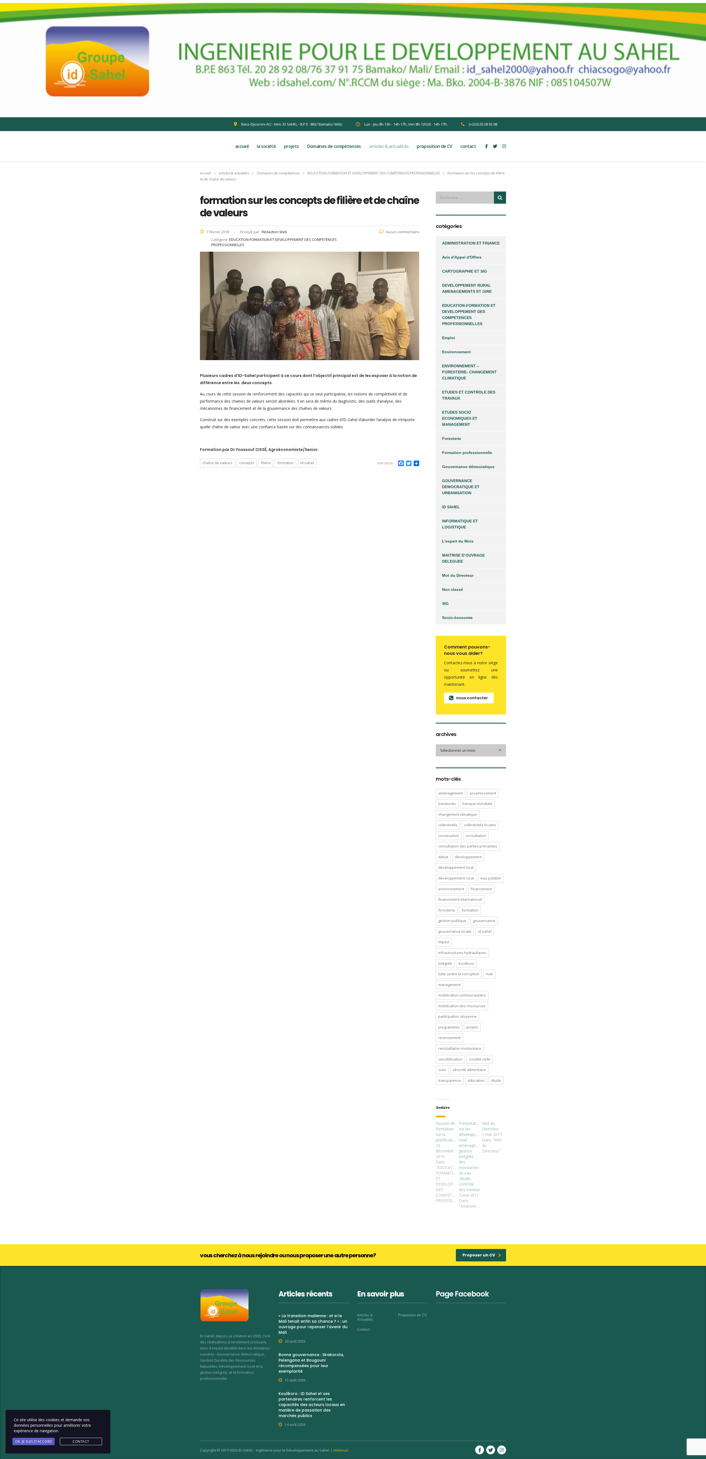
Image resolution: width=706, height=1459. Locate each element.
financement (481, 888)
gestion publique (452, 920)
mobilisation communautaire (462, 995)
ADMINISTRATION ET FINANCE (471, 243)
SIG (445, 603)
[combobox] (471, 750)
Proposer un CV (478, 1255)
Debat (443, 856)
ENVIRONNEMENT (451, 888)
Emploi (448, 338)
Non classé (452, 589)
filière (266, 462)
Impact (443, 941)
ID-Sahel (307, 462)
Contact (363, 1329)
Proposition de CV (412, 1315)
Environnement (456, 352)
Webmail (340, 1450)
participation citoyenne (457, 1016)
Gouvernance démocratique (468, 466)
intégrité (445, 963)
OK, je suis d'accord (33, 1441)
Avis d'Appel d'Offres (462, 257)
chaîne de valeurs (217, 462)
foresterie (446, 910)
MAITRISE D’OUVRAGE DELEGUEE (463, 558)
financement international (460, 899)
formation (285, 462)
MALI (489, 973)
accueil (242, 146)
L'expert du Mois (458, 541)
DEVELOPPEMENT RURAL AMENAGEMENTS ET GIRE (467, 288)
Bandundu (447, 803)
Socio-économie (457, 617)
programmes (449, 1027)
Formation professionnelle (467, 452)
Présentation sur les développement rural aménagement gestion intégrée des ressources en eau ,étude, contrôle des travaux (473, 1156)
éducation (476, 1080)
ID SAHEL (451, 507)
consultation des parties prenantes (467, 846)
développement (468, 856)
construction (448, 835)
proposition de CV (434, 146)
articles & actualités (389, 146)
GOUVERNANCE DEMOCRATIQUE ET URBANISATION (461, 487)
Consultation (476, 835)
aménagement (450, 793)
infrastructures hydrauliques (462, 952)
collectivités (448, 824)
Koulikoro (466, 963)
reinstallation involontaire (459, 1048)
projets (291, 146)
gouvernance (484, 920)
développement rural (456, 878)
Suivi (442, 1069)
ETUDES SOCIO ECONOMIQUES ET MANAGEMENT (459, 418)
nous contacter (472, 698)
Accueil (205, 173)
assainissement (482, 793)
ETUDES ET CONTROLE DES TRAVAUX (468, 395)
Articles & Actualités (365, 1317)
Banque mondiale (477, 803)
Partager (385, 463)
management (449, 984)
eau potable (490, 878)
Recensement (449, 1037)
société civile (479, 1059)
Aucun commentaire (402, 231)
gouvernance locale (454, 931)
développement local (456, 867)
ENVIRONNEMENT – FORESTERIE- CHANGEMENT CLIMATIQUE (469, 372)
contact (468, 146)
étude (496, 1080)
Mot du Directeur (458, 575)
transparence (449, 1080)
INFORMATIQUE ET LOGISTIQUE (460, 524)
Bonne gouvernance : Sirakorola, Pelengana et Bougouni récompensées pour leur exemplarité (311, 1363)
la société (266, 146)
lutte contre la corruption (458, 973)
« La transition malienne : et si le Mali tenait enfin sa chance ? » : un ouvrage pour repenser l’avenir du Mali (313, 1324)
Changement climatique (457, 814)
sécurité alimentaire (469, 1069)
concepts (246, 462)
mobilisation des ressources (462, 1005)
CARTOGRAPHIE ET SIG (464, 271)
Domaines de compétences (334, 146)
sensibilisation (450, 1059)
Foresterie (451, 438)
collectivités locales (480, 824)
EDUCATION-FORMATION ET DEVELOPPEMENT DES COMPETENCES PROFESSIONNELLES (469, 314)
